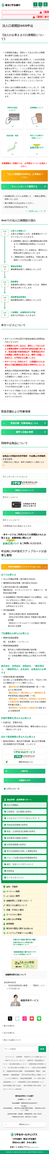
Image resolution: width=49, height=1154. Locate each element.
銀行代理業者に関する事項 (32, 1085)
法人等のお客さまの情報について (18, 1067)
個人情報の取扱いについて (18, 1064)
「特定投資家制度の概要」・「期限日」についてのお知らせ (26, 986)
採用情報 (19, 1057)
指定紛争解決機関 (26, 1078)
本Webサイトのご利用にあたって (35, 1057)
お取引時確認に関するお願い (12, 1085)
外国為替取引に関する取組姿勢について (31, 1082)
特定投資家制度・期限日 (32, 1071)
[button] (40, 7)
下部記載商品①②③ (19, 365)
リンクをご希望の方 (11, 1078)
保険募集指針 (15, 1075)
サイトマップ (9, 1057)
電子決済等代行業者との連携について (34, 1075)
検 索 (42, 1049)
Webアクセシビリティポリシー (15, 1060)
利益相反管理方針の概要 (14, 1071)
